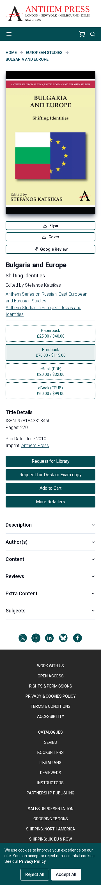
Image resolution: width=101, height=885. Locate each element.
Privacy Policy (32, 861)
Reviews (15, 576)
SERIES (50, 742)
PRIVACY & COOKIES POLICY (51, 696)
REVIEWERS (50, 773)
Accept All (66, 874)
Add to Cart (50, 488)
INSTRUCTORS (50, 783)
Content (15, 559)
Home (11, 52)
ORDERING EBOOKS (50, 819)
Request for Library (51, 461)
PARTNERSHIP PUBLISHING (50, 793)
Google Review (54, 249)
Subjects (16, 611)
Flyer (54, 225)
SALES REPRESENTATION (51, 809)
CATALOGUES (50, 732)
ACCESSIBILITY (50, 716)
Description (19, 525)
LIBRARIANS (50, 762)
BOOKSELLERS (50, 752)
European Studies (44, 52)
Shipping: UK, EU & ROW (50, 839)
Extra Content (22, 593)
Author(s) (16, 542)
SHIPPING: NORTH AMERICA (50, 829)
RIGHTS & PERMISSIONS (50, 686)
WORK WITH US (50, 666)
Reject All (34, 874)
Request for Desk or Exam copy (50, 474)
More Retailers (50, 501)
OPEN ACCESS (51, 676)
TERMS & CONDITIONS (50, 706)
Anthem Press (35, 445)
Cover (54, 237)
